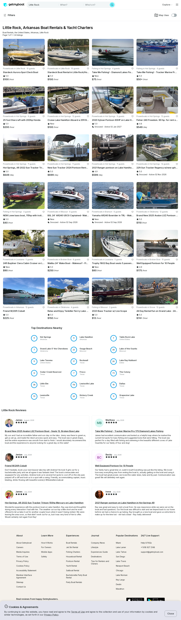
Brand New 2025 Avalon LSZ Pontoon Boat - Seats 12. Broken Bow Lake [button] (42, 431)
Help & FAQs (146, 543)
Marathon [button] (120, 589)
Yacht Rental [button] (71, 566)
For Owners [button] (46, 547)
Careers (19, 547)
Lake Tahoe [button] (121, 552)
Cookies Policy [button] (22, 566)
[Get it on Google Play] (156, 600)
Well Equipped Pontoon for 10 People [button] (114, 465)
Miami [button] (118, 543)
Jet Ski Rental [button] (72, 547)
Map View (164, 15)
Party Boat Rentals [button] (74, 582)
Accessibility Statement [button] (26, 570)
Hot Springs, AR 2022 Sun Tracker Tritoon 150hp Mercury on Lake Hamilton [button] (44, 502)
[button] (8, 32)
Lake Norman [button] (121, 575)
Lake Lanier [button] (121, 547)
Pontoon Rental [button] (73, 561)
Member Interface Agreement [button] (24, 576)
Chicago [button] (119, 570)
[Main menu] (177, 5)
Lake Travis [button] (121, 561)
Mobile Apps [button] (46, 552)
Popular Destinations (127, 535)
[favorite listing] (44, 68)
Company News (98, 543)
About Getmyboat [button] (24, 543)
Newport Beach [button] (123, 566)
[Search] (112, 4)
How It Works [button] (47, 543)
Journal (95, 535)
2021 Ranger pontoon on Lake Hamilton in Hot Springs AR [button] (124, 502)
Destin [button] (118, 584)
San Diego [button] (120, 556)
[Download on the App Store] (135, 600)
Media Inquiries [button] (23, 552)
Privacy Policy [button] (51, 614)
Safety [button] (44, 556)
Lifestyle (94, 547)
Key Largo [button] (120, 580)
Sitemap (19, 582)
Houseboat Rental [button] (74, 556)
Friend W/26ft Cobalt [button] (16, 465)
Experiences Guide (99, 552)
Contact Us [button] (21, 587)
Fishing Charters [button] (73, 552)
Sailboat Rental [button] (72, 570)
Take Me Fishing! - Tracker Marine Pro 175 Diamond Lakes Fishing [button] (129, 431)
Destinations (96, 556)
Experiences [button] (72, 535)
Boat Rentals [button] (71, 543)
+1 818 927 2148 (148, 547)
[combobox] (42, 4)
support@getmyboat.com (152, 552)
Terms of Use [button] (78, 611)
